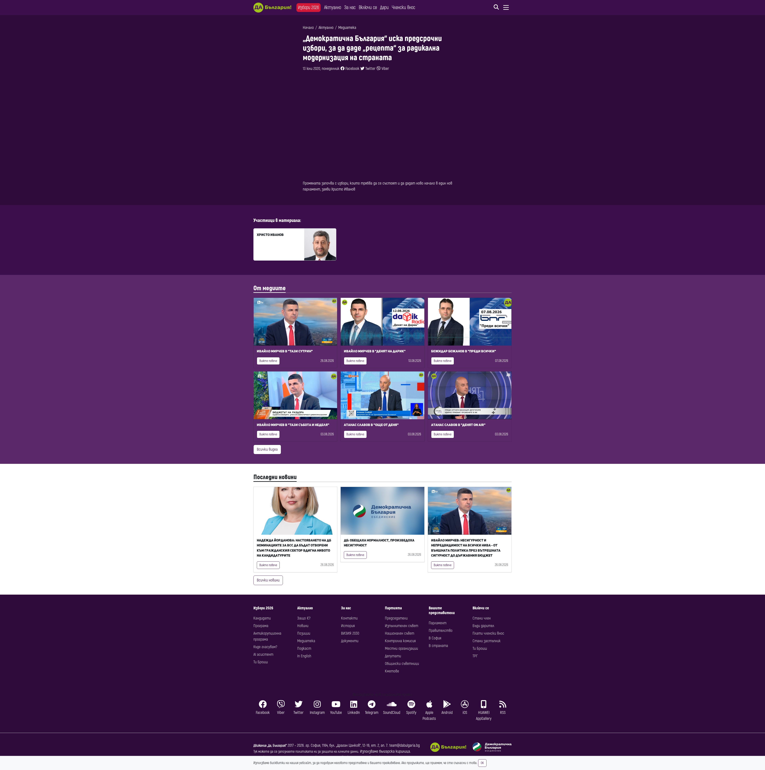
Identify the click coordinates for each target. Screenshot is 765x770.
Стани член (482, 618)
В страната (438, 645)
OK (482, 763)
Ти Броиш (260, 662)
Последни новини (275, 477)
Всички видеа (267, 449)
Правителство (440, 630)
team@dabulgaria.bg (404, 745)
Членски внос (403, 7)
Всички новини (268, 580)
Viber (385, 68)
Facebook (351, 68)
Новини (302, 625)
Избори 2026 (308, 7)
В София (435, 638)
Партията (393, 608)
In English (304, 656)
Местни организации (401, 648)
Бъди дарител (483, 625)
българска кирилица (394, 751)
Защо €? (303, 618)
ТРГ (475, 656)
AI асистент (263, 654)
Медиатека (347, 27)
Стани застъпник (487, 640)
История (348, 625)
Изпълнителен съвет (401, 625)
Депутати (393, 656)
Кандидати (262, 618)
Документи (349, 640)
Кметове (392, 671)
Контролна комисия (400, 640)
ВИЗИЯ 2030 (350, 633)
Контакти (349, 618)
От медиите (269, 288)
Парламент (437, 622)
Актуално (332, 7)
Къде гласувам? (265, 646)
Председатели (396, 618)
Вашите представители (442, 610)
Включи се (368, 7)
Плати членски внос (488, 633)
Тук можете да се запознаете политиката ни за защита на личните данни (305, 751)
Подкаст (304, 648)
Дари (384, 7)
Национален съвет (399, 633)
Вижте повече (268, 361)
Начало (308, 27)
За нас (350, 7)
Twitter (370, 68)
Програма (260, 625)
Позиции (303, 633)
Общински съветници (402, 663)
